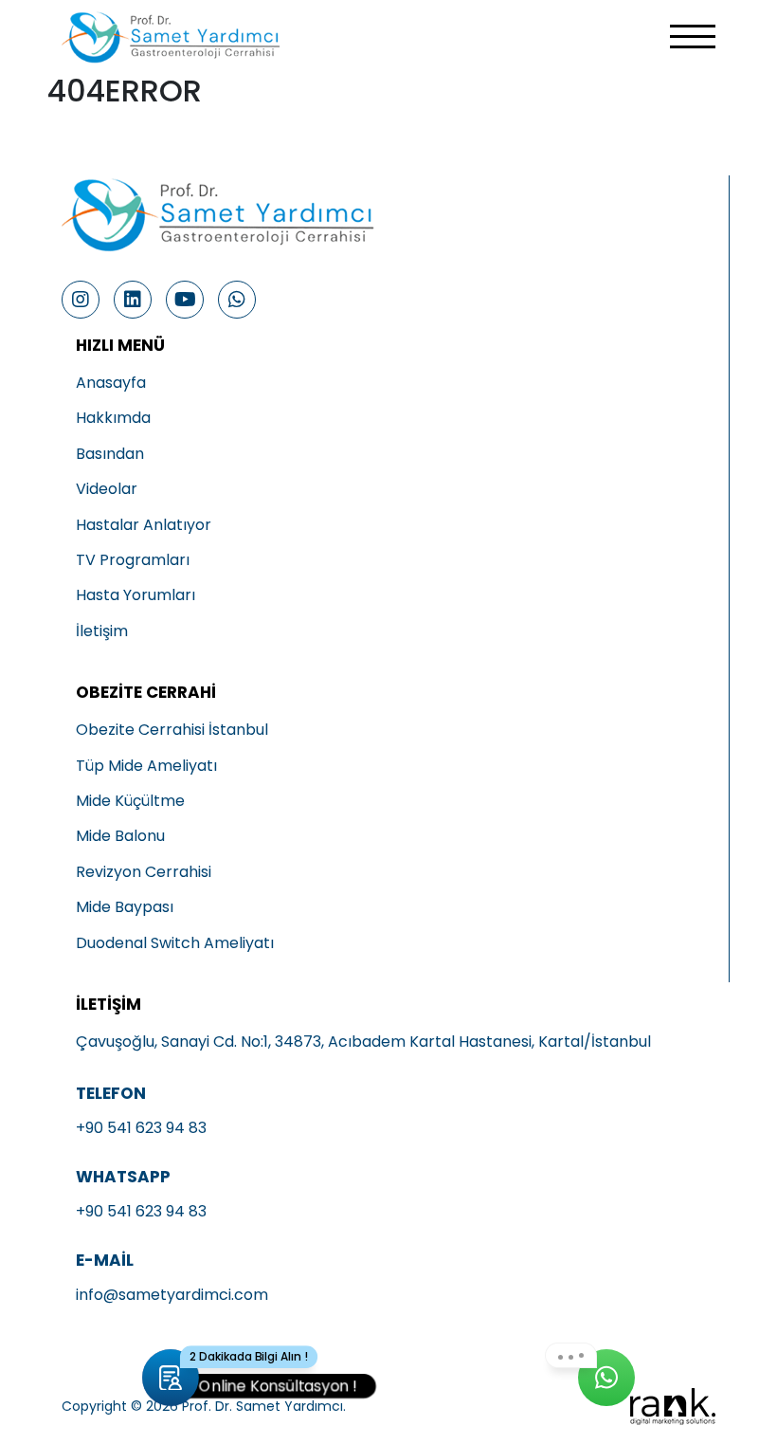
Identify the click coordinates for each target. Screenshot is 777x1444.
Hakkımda (113, 418)
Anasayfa (111, 383)
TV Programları (133, 560)
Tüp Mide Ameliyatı (146, 766)
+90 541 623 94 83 (141, 1128)
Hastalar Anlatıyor (143, 525)
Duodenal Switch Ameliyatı (175, 943)
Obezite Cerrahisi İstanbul (172, 730)
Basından (110, 454)
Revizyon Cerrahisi (143, 872)
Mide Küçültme (130, 801)
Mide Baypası (124, 907)
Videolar (106, 489)
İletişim (102, 631)
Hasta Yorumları (135, 595)
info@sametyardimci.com (172, 1295)
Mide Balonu (120, 836)
